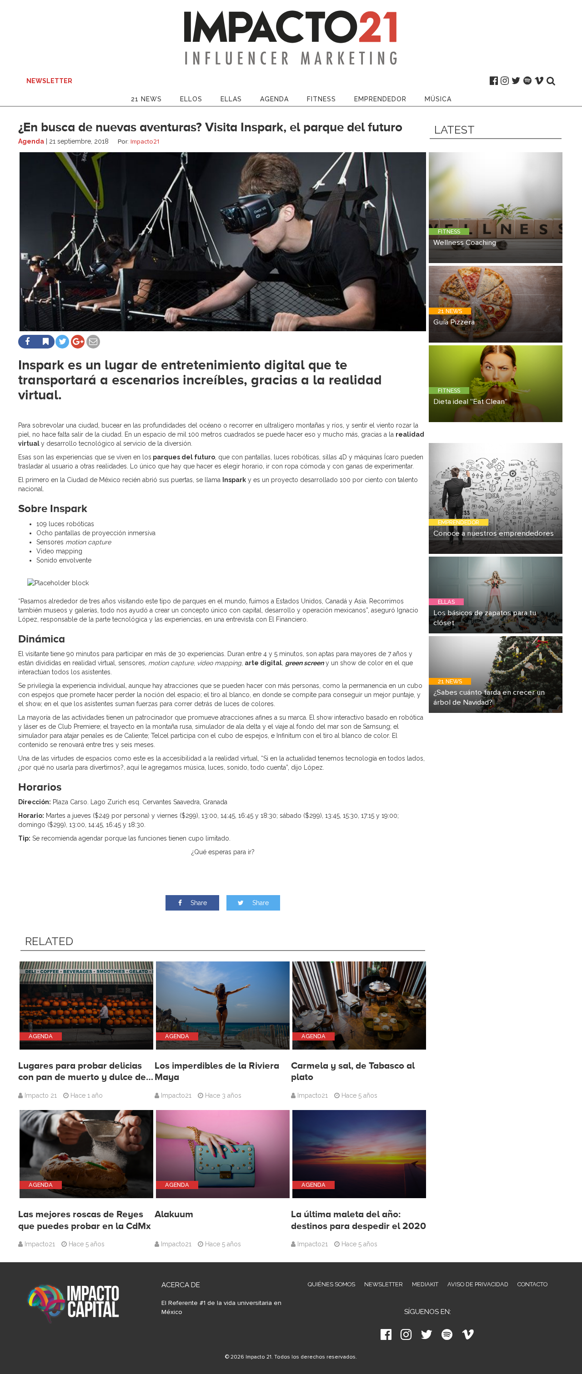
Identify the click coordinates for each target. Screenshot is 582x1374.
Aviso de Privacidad (477, 1284)
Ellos (191, 99)
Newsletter (383, 1284)
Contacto (532, 1284)
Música (438, 99)
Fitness (321, 99)
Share (198, 902)
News (146, 99)
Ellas (231, 99)
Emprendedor (380, 99)
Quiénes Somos (331, 1284)
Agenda (274, 99)
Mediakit (425, 1284)
